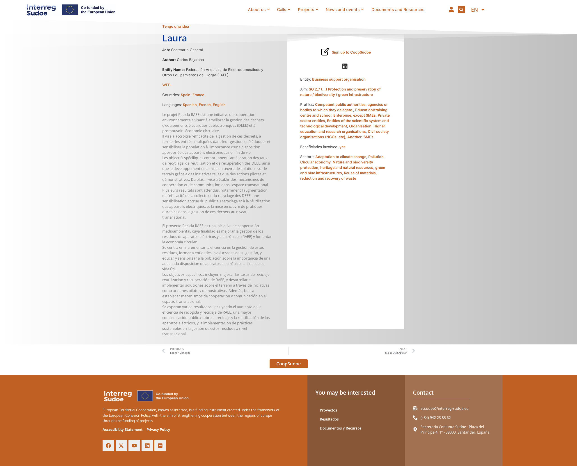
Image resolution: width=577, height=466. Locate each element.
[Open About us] (268, 9)
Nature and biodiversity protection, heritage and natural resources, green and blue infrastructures (342, 167)
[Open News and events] (362, 9)
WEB (166, 85)
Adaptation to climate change (340, 156)
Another (354, 137)
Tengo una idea (175, 26)
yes (342, 147)
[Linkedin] (147, 445)
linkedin (348, 66)
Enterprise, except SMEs (354, 115)
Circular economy (315, 162)
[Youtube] (134, 445)
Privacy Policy (158, 429)
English (219, 104)
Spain (185, 95)
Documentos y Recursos (341, 428)
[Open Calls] (289, 9)
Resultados (329, 419)
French (205, 104)
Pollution (376, 156)
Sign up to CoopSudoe (351, 52)
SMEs (368, 137)
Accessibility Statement (122, 429)
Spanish (190, 104)
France (198, 95)
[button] (461, 9)
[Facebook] (108, 445)
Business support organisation (339, 79)
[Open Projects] (316, 9)
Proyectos (328, 410)
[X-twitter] (121, 445)
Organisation (360, 126)
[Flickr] (160, 445)
